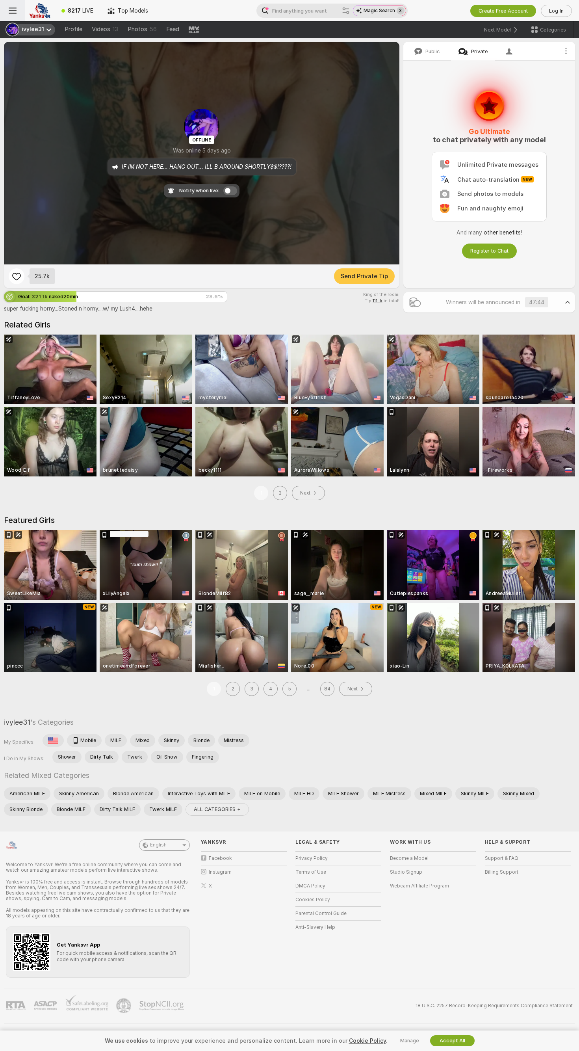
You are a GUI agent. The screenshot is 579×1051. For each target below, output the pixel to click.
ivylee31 (17, 722)
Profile (73, 29)
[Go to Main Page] (39, 10)
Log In (556, 11)
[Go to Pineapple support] (124, 1005)
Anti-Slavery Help (315, 927)
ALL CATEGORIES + (217, 809)
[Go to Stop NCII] (162, 1005)
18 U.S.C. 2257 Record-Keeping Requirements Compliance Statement (494, 1005)
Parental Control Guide (321, 913)
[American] (53, 740)
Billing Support (501, 872)
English (158, 845)
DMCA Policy (310, 886)
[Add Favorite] (16, 276)
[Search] (345, 10)
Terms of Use (310, 872)
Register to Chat (489, 251)
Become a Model (409, 858)
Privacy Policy (311, 858)
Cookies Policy (312, 899)
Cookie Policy (367, 1041)
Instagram (220, 872)
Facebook (220, 858)
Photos (142, 29)
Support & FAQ (501, 858)
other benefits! (503, 232)
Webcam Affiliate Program (419, 886)
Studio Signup (406, 872)
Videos (105, 29)
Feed (172, 29)
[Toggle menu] (12, 10)
